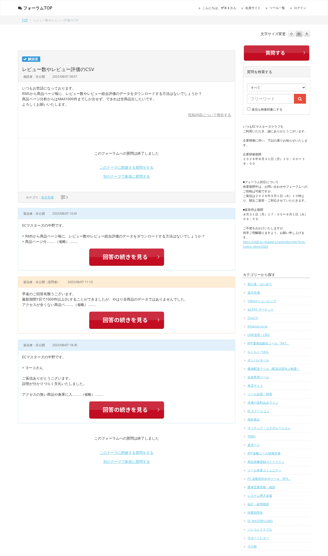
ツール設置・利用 (260, 394)
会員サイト (253, 8)
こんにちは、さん (219, 8)
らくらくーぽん (258, 352)
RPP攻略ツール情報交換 (264, 453)
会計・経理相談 (258, 504)
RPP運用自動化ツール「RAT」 (268, 343)
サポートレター (258, 538)
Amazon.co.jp (258, 326)
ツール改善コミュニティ (264, 470)
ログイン (300, 8)
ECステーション (259, 411)
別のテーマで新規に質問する (126, 176)
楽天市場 (47, 197)
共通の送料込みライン (263, 402)
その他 (252, 546)
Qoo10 (253, 318)
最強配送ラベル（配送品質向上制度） (274, 368)
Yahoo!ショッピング (262, 301)
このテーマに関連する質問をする (126, 167)
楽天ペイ (254, 445)
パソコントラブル (260, 529)
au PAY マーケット (261, 309)
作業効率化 (255, 512)
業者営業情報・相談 (261, 487)
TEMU (252, 436)
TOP (25, 20)
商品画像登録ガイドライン (266, 462)
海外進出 (254, 419)
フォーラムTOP (37, 8)
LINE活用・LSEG (259, 335)
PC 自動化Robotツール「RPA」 (269, 478)
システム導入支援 (260, 495)
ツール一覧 (277, 8)
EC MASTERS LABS (260, 521)
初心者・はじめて (260, 284)
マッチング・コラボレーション (269, 428)
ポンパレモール (258, 360)
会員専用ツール (258, 377)
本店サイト (255, 385)
